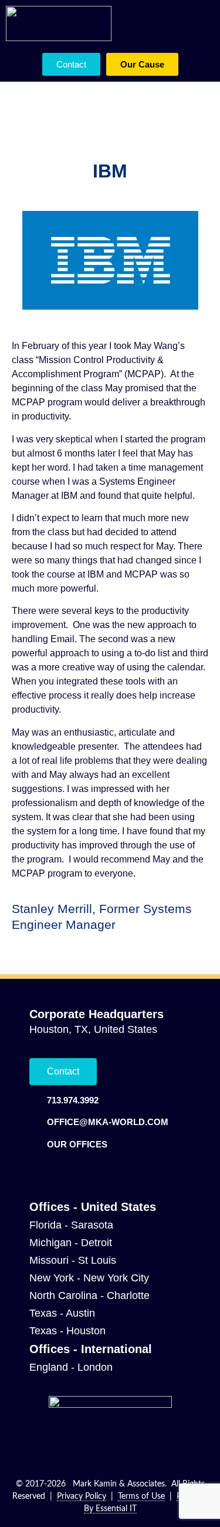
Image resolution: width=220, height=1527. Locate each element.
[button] (165, 23)
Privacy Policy (81, 1496)
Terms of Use (141, 1496)
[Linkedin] (36, 1170)
